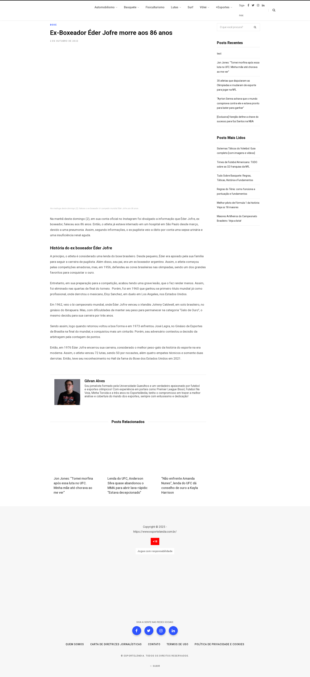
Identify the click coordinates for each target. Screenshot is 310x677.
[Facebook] (136, 630)
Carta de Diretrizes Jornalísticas (116, 644)
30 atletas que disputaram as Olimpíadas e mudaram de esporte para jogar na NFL (236, 85)
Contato (154, 644)
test (219, 53)
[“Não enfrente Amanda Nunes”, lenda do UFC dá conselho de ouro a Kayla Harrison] (182, 455)
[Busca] (271, 10)
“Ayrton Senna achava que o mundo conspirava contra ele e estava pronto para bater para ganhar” (238, 103)
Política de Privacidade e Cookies (220, 644)
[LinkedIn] (173, 630)
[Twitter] (148, 630)
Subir (156, 666)
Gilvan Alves (94, 381)
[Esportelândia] (68, 10)
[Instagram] (161, 630)
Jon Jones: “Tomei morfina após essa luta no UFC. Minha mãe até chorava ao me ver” (238, 67)
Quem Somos (75, 644)
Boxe (53, 25)
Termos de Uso (177, 644)
